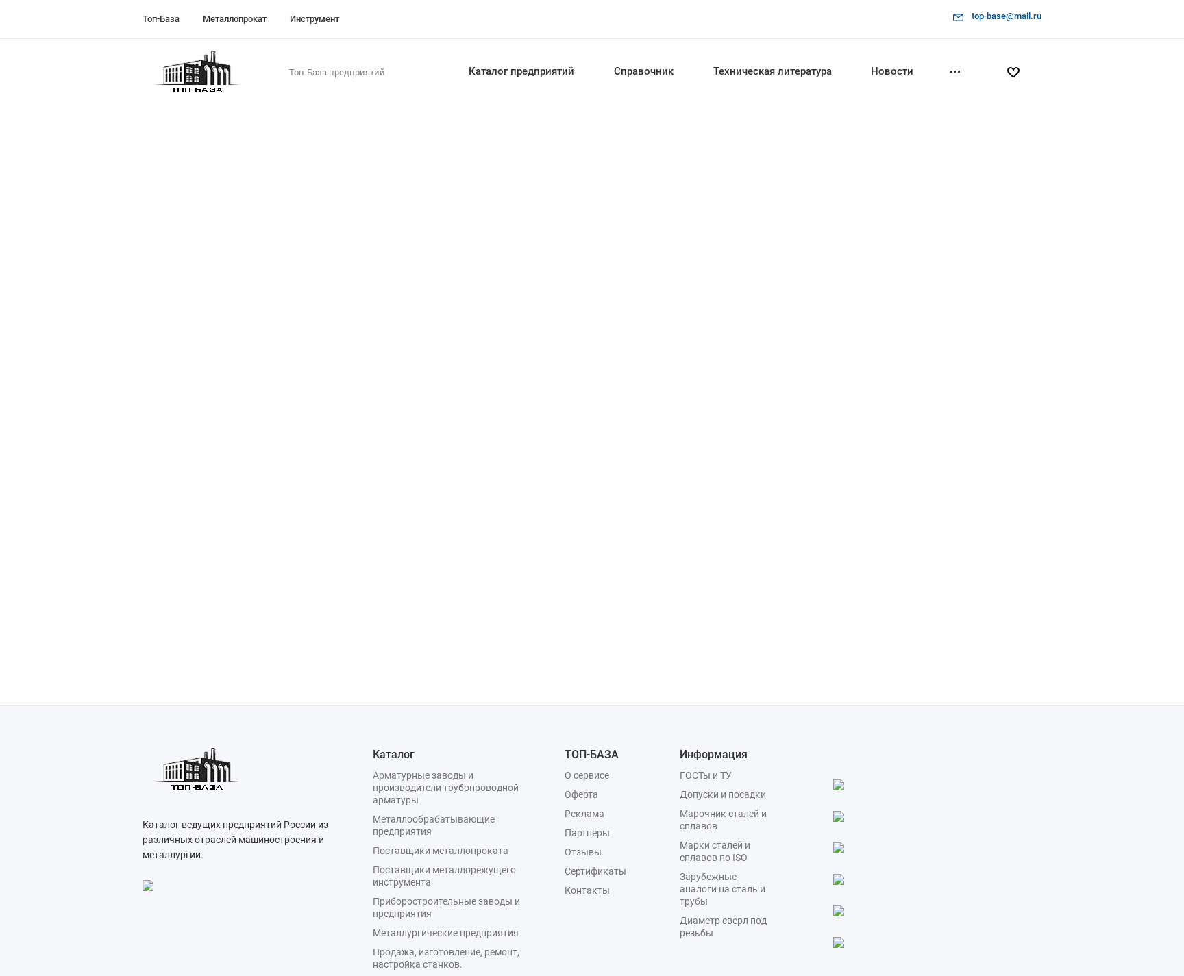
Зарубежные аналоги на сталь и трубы (722, 889)
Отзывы (583, 852)
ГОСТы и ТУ (706, 775)
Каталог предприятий (521, 71)
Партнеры (587, 832)
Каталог (394, 754)
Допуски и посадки (723, 794)
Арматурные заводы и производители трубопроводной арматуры (446, 787)
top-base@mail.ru (1006, 16)
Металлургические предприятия (446, 932)
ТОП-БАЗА (592, 754)
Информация (714, 754)
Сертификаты (595, 871)
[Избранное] (1019, 72)
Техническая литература (772, 71)
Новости (892, 71)
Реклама (584, 813)
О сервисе (587, 775)
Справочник (644, 71)
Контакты (587, 890)
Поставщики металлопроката (440, 850)
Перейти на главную (717, 365)
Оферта (581, 794)
